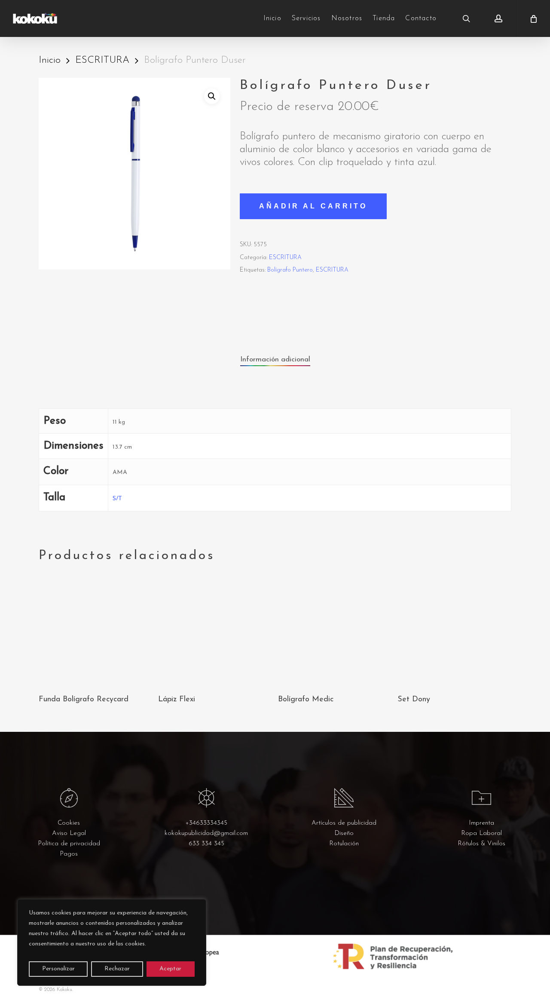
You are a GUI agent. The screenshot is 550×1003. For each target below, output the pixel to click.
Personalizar (58, 969)
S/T (117, 498)
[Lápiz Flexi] (215, 630)
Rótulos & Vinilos (481, 844)
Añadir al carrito (313, 206)
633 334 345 (206, 844)
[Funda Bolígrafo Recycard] (95, 630)
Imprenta (481, 823)
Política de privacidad (69, 844)
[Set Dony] (454, 630)
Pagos (69, 854)
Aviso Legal (69, 833)
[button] (212, 96)
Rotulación (344, 844)
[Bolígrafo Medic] (334, 630)
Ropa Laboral (481, 833)
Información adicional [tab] (275, 359)
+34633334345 (206, 823)
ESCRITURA (102, 60)
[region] (111, 942)
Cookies (69, 823)
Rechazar (117, 969)
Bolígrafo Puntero (290, 270)
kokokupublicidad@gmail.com (206, 833)
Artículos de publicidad (344, 823)
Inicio (50, 60)
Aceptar (170, 969)
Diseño (344, 833)
